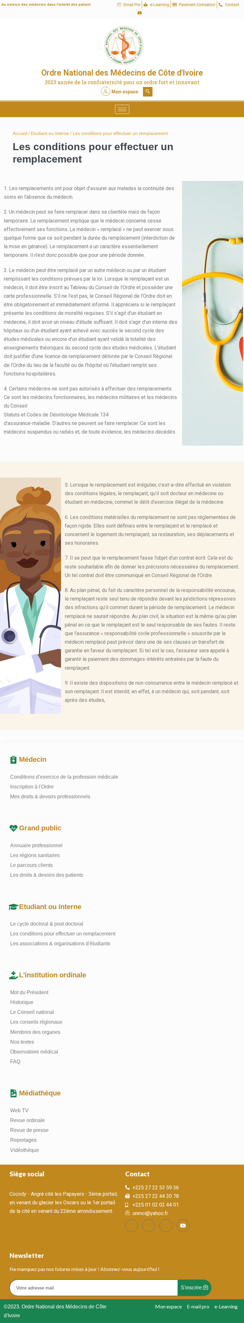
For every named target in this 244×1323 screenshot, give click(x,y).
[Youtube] (140, 13)
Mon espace (125, 91)
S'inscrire (192, 1287)
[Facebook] (107, 13)
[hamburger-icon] (122, 109)
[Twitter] (118, 13)
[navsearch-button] (147, 91)
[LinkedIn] (129, 13)
